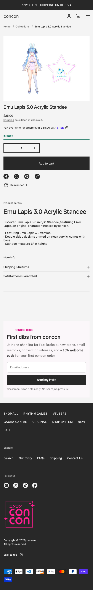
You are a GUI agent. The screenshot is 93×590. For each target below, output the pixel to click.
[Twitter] (16, 485)
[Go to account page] (69, 16)
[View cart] (78, 16)
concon (11, 16)
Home (7, 26)
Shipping (8, 120)
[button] (78, 16)
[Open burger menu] (88, 16)
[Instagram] (6, 485)
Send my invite (46, 380)
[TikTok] (25, 485)
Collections (22, 26)
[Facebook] (35, 485)
